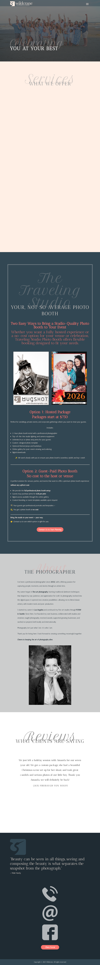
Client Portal (50, 947)
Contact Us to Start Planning (50, 529)
